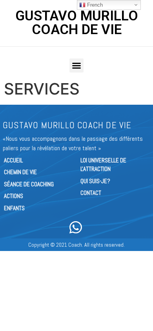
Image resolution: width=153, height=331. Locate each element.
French (94, 5)
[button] (76, 65)
